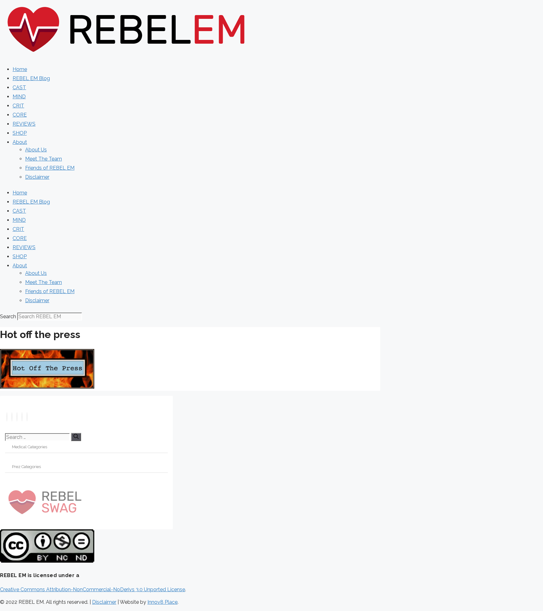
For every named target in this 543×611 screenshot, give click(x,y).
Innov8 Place (162, 602)
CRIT (18, 106)
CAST (19, 87)
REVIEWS (24, 124)
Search (8, 316)
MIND (19, 97)
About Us (36, 150)
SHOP (20, 133)
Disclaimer (37, 177)
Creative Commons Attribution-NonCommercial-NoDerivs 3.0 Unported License (92, 589)
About (20, 142)
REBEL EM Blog (31, 78)
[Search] (76, 437)
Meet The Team (43, 159)
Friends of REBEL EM (49, 168)
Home (20, 69)
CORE (20, 115)
